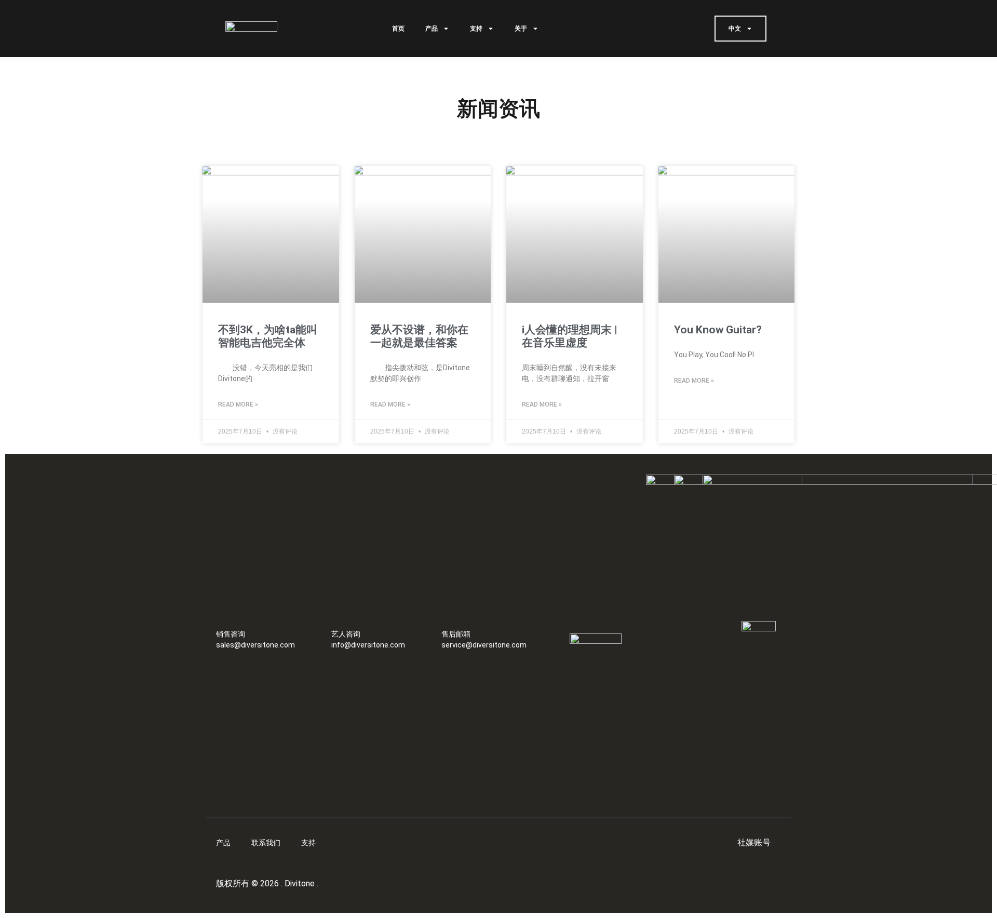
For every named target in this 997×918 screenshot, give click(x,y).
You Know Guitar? (718, 329)
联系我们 (265, 843)
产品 (431, 28)
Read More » (238, 404)
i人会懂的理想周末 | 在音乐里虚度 (569, 336)
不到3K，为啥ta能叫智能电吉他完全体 (267, 336)
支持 (476, 28)
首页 (398, 28)
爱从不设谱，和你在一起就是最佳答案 (419, 336)
